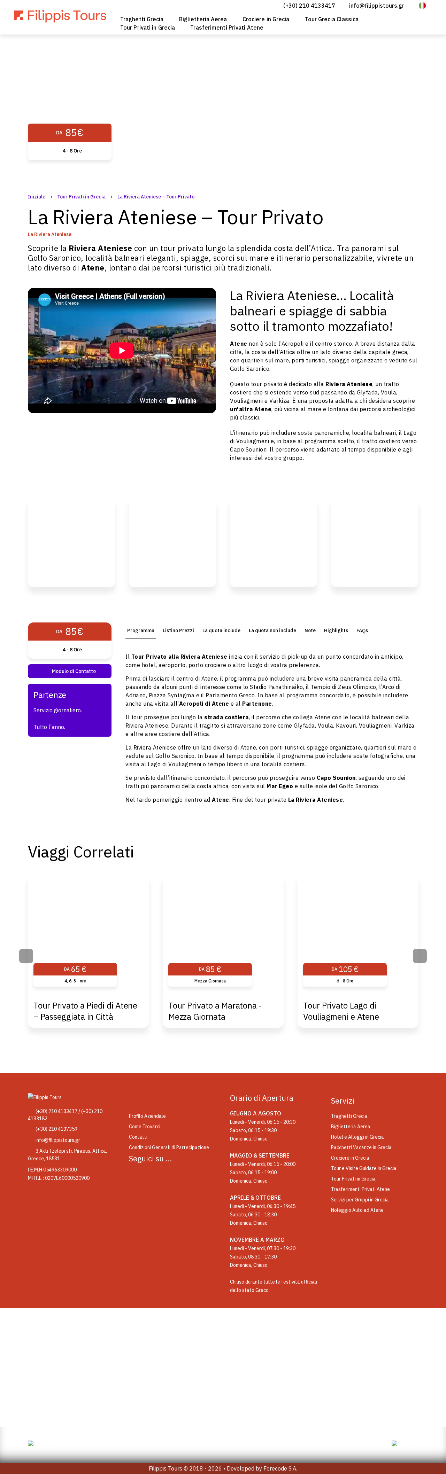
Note (310, 630)
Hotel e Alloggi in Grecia (357, 1137)
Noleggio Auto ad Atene (357, 1210)
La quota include (221, 630)
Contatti (138, 1137)
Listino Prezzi (178, 630)
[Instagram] (155, 1175)
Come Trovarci (144, 1126)
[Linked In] (172, 1175)
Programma (140, 630)
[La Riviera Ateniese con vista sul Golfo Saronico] (273, 542)
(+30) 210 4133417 (309, 5)
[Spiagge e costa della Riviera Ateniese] (71, 542)
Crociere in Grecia (266, 19)
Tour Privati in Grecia (147, 27)
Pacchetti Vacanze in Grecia (361, 1147)
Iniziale (36, 197)
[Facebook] (137, 1175)
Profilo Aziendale (147, 1116)
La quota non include (272, 630)
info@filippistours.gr (376, 5)
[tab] (140, 630)
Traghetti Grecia (142, 19)
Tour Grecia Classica (332, 19)
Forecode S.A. (280, 1468)
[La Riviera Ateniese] (374, 542)
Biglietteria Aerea (203, 19)
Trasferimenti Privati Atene (226, 27)
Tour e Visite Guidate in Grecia (364, 1168)
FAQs (362, 630)
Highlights (336, 630)
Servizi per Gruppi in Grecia (360, 1200)
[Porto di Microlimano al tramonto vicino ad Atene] (172, 542)
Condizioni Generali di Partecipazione (169, 1147)
